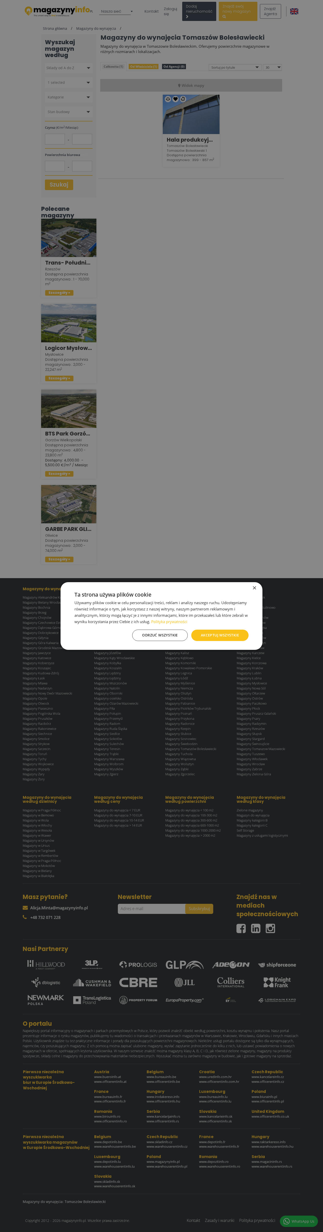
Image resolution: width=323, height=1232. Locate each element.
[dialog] (161, 616)
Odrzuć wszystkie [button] (160, 635)
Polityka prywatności (169, 621)
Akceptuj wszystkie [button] (220, 635)
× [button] (254, 588)
